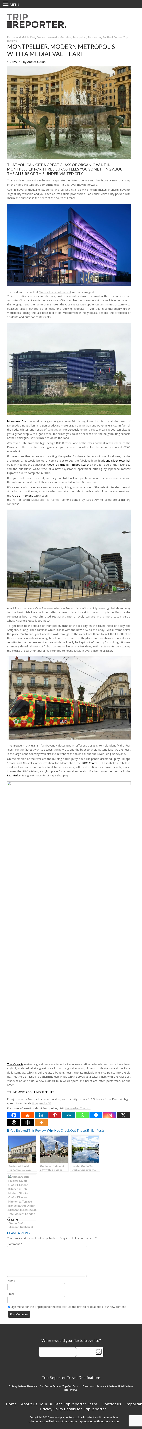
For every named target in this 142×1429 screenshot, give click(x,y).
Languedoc (54, 429)
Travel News (89, 1386)
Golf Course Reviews (50, 1386)
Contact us (111, 1404)
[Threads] (13, 1122)
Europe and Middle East (21, 37)
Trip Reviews (70, 1389)
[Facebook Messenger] (95, 1115)
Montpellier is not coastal (55, 292)
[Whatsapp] (82, 1115)
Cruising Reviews (17, 1386)
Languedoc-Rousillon (59, 37)
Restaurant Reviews (107, 1386)
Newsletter (94, 37)
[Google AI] (27, 1122)
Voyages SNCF (41, 1103)
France (41, 37)
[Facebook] (13, 1115)
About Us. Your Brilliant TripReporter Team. (59, 1404)
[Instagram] (109, 1115)
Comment (15, 1244)
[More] (41, 1122)
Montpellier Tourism (77, 1108)
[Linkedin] (41, 1115)
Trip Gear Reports (71, 1386)
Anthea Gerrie (36, 61)
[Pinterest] (54, 1115)
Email (11, 1294)
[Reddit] (27, 1115)
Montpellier (80, 37)
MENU (15, 4)
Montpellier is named (45, 499)
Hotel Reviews (125, 1386)
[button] (6, 3)
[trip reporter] (37, 27)
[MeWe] (68, 1115)
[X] (123, 1115)
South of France (112, 37)
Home (11, 1404)
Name (11, 1280)
